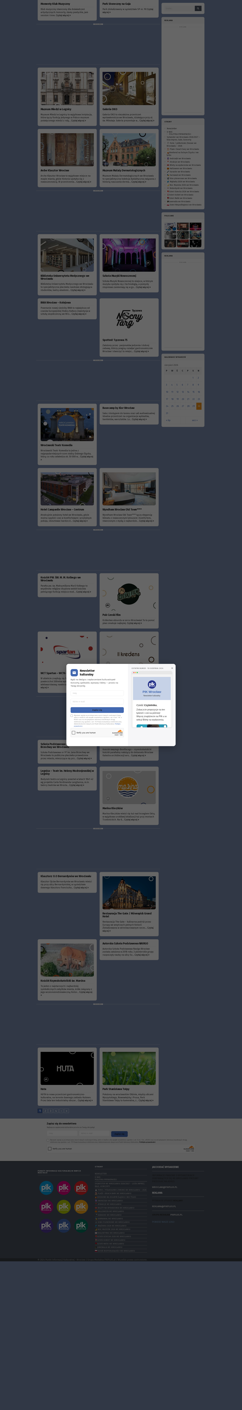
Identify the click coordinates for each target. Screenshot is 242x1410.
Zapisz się (97, 710)
